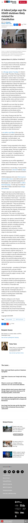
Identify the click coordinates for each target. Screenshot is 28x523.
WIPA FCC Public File (7, 487)
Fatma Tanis (9, 23)
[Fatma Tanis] (4, 346)
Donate (23, 2)
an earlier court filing (8, 132)
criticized (14, 169)
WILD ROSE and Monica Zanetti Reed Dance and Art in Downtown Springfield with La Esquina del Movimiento (13, 399)
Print (25, 24)
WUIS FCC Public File (7, 484)
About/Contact (6, 478)
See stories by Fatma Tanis (16, 353)
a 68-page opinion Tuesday (10, 72)
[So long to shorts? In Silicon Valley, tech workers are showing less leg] (7, 444)
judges (24, 169)
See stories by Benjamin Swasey (10, 337)
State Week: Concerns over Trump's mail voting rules (13, 377)
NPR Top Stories (19, 319)
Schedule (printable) (7, 490)
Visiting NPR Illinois (7, 481)
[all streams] (26, 521)
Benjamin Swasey (6, 330)
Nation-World (9, 319)
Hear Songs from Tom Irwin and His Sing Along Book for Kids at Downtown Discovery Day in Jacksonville (13, 407)
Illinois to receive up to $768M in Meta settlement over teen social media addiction (12, 383)
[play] (2, 521)
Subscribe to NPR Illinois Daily (9, 493)
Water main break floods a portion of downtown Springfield (13, 370)
